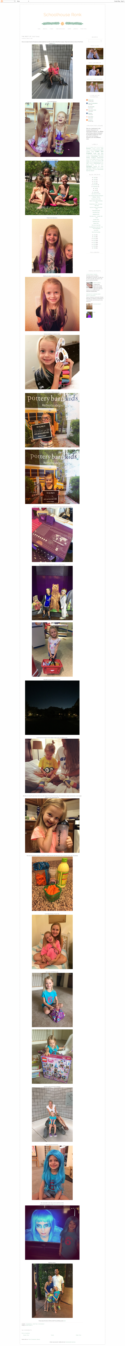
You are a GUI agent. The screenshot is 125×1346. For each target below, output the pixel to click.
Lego (96, 160)
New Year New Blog (96, 232)
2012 (94, 240)
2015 (95, 234)
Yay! (94, 312)
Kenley (94, 159)
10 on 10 (88, 147)
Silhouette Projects (91, 167)
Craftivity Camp (90, 151)
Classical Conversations (98, 149)
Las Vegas (92, 160)
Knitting (87, 160)
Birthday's (29, 1325)
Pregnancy (91, 163)
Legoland (99, 160)
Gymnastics (101, 156)
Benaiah (102, 147)
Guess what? (97, 304)
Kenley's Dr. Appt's (99, 159)
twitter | (36, 1324)
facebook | (29, 1324)
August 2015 (96, 223)
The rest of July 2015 (96, 225)
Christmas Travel (92, 274)
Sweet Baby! (97, 282)
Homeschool (100, 157)
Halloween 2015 (96, 214)
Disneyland (88, 156)
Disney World (100, 154)
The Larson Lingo (92, 109)
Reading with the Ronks (97, 164)
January (95, 192)
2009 (94, 246)
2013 (94, 238)
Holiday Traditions (91, 157)
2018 (95, 179)
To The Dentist (94, 169)
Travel (98, 169)
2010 (94, 244)
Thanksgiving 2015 (96, 210)
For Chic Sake (91, 106)
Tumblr (69, 28)
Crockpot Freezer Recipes (91, 154)
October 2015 (96, 219)
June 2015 (96, 230)
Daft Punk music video (58, 1204)
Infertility (90, 159)
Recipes (51, 28)
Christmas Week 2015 (96, 198)
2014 (95, 236)
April (95, 190)
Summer (98, 167)
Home (39, 28)
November (95, 184)
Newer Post (26, 1335)
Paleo (87, 163)
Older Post (78, 1335)
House (87, 159)
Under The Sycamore (92, 103)
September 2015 (96, 221)
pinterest (41, 1324)
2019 (95, 177)
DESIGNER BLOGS (70, 1342)
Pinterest (76, 28)
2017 (95, 181)
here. (54, 43)
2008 (95, 247)
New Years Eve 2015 (96, 193)
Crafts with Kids (98, 153)
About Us (45, 28)
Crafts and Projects (60, 28)
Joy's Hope (90, 116)
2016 (95, 183)
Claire (102, 148)
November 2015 (96, 212)
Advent (95, 147)
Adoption (92, 147)
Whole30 (92, 170)
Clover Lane (90, 99)
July (95, 188)
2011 (94, 242)
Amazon (98, 147)
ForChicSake (94, 156)
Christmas (98, 148)
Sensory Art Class (98, 166)
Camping (93, 148)
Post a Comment (26, 1333)
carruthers (90, 120)
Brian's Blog (83, 28)
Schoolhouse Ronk (63, 14)
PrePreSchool (97, 163)
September (95, 186)
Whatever (90, 113)
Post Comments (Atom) (34, 1339)
